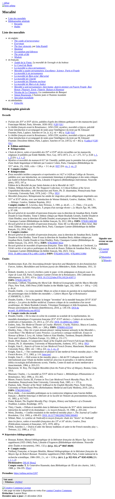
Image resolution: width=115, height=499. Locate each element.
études (17, 26)
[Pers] (28, 468)
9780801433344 (65, 327)
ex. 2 (73, 166)
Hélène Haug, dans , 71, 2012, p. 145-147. (37, 313)
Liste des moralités (17, 18)
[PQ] (57, 193)
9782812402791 (23, 280)
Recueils (18, 24)
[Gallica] (88, 140)
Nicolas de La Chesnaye (25, 92)
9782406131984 (78, 253)
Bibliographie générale (19, 21)
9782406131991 (61, 253)
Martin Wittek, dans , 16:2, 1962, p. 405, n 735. (40, 448)
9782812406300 (89, 221)
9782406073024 (55, 243)
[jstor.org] (46, 354)
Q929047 (19, 482)
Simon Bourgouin (22, 95)
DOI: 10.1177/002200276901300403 (60, 415)
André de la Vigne (23, 62)
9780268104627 (23, 390)
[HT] (57, 166)
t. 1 (95, 155)
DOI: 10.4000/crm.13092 (67, 322)
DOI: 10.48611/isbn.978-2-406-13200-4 (27, 253)
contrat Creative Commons (59, 490)
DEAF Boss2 (29, 462)
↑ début (5, 3)
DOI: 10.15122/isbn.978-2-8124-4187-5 (56, 277)
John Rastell (41, 46)
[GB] (56, 124)
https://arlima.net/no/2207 (26, 473)
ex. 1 (67, 166)
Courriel (103, 251)
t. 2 (9, 157)
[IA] (61, 124)
